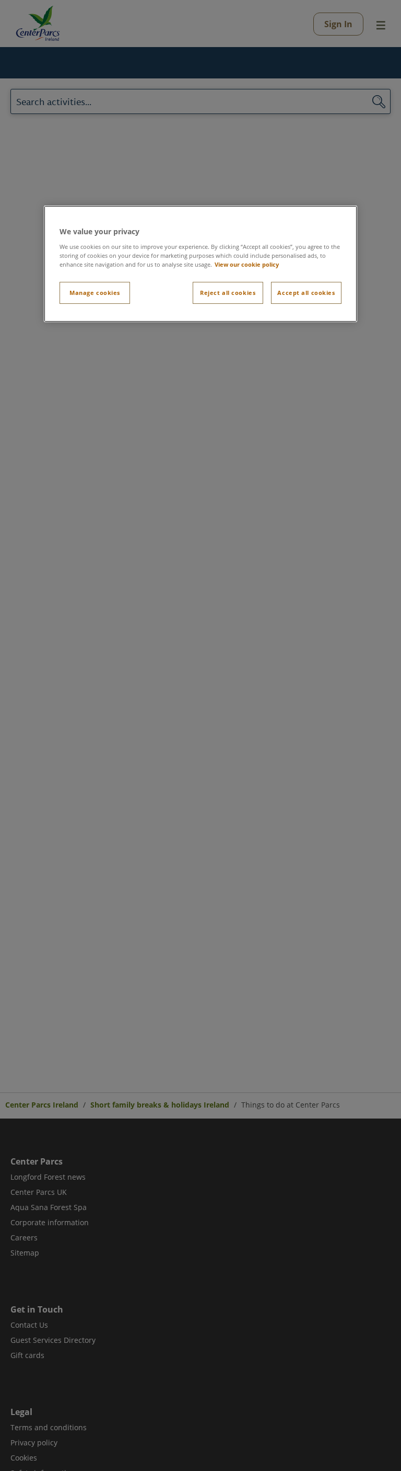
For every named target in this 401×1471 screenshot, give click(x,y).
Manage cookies (94, 293)
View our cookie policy (247, 264)
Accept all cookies (306, 293)
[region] (200, 264)
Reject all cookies (227, 293)
